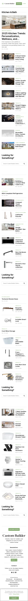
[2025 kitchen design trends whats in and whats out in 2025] (14, 22)
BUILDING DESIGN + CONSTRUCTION (14, 580)
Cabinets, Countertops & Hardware (19, 117)
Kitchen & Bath (19, 200)
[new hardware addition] (8, 252)
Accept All (14, 598)
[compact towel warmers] (8, 203)
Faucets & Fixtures (20, 212)
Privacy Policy (16, 594)
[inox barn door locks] (8, 365)
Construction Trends (19, 225)
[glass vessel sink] (8, 484)
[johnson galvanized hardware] (8, 376)
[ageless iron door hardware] (8, 447)
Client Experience (20, 142)
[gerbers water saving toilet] (8, 460)
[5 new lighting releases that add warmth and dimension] (8, 93)
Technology (18, 66)
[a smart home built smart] (8, 145)
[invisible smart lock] (8, 320)
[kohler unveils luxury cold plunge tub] (8, 81)
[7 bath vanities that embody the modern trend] (8, 412)
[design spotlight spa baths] (8, 226)
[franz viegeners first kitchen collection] (8, 353)
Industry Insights (6, 30)
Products (18, 53)
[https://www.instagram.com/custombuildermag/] (14, 572)
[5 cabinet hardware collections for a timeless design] (8, 118)
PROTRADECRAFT (14, 582)
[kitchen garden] (8, 424)
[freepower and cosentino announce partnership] (8, 68)
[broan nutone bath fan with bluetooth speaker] (8, 496)
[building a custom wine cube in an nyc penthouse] (8, 181)
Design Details (19, 179)
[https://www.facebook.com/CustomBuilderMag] (12, 572)
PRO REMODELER (18, 579)
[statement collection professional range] (8, 240)
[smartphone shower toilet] (8, 436)
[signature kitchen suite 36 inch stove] (8, 472)
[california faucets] (8, 215)
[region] (14, 595)
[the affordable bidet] (8, 340)
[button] (3, 4)
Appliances (5, 191)
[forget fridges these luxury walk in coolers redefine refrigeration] (8, 105)
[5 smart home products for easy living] (8, 56)
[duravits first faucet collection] (8, 264)
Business (17, 130)
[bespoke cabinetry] (8, 308)
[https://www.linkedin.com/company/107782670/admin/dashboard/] (15, 572)
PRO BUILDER (9, 579)
